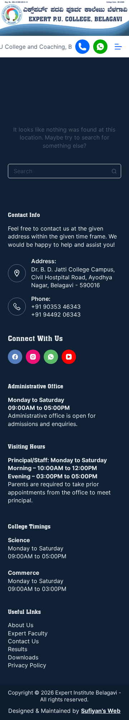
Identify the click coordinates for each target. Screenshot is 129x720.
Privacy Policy (27, 665)
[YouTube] (69, 357)
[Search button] (114, 171)
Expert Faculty (28, 633)
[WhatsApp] (51, 357)
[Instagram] (33, 357)
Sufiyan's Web (100, 710)
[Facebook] (15, 357)
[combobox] (58, 171)
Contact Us (23, 641)
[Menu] (118, 46)
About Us (20, 625)
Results (17, 649)
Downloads (23, 657)
